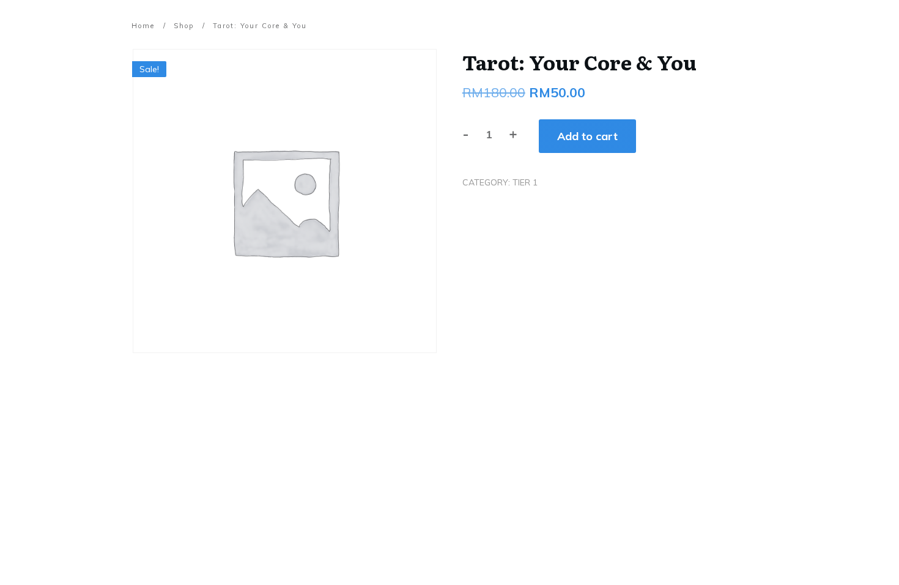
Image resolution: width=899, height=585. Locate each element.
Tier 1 (525, 182)
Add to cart (587, 136)
